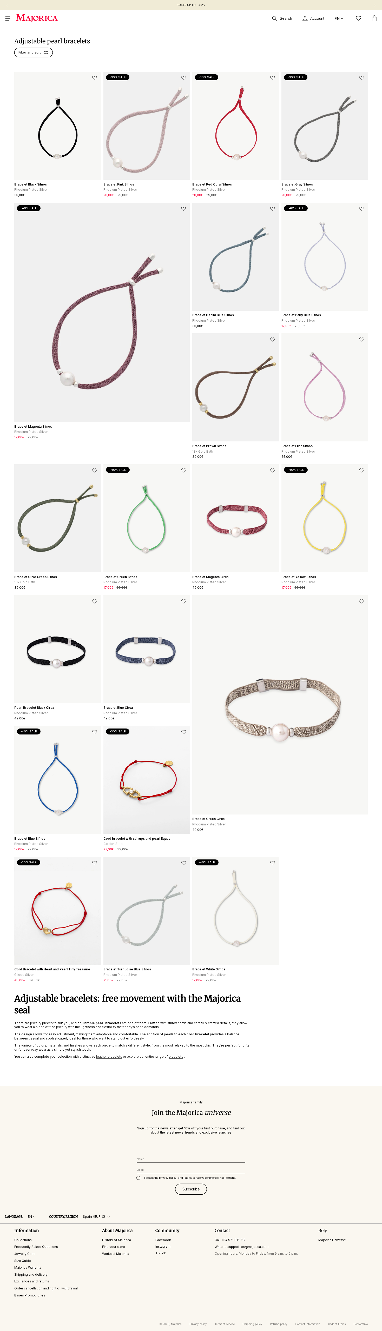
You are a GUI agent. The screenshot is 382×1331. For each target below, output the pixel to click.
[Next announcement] (375, 5)
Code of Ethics (337, 1324)
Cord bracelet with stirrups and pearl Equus (136, 838)
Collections (23, 1240)
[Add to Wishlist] (94, 78)
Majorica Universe (332, 1240)
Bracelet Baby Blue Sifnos (301, 315)
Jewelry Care (24, 1254)
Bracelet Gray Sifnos (297, 184)
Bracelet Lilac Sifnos (297, 446)
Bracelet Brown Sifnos (209, 446)
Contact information (307, 1324)
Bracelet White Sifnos (208, 969)
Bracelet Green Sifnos (120, 577)
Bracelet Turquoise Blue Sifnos (127, 969)
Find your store (113, 1247)
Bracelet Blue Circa (118, 708)
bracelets (176, 1056)
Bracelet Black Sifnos (30, 184)
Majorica (176, 1324)
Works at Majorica (115, 1254)
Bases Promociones (29, 1295)
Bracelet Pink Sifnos (118, 184)
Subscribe (191, 1189)
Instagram (162, 1246)
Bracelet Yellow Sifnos (298, 577)
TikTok (160, 1253)
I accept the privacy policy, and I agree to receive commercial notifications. (190, 1177)
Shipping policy (252, 1324)
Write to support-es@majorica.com (241, 1247)
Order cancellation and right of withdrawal (46, 1288)
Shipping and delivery (31, 1274)
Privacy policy (198, 1324)
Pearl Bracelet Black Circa (34, 708)
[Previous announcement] (7, 5)
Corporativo (360, 1324)
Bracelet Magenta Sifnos (33, 426)
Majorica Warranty (27, 1267)
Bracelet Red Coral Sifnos (212, 184)
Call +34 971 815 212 (230, 1240)
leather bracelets (109, 1056)
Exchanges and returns (31, 1281)
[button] (8, 18)
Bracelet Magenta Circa (210, 577)
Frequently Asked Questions (36, 1247)
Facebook (163, 1240)
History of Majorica (116, 1240)
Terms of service (225, 1324)
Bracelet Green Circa (208, 819)
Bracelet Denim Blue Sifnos (213, 315)
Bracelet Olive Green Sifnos (35, 577)
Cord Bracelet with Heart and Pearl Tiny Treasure (52, 969)
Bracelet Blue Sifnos (29, 838)
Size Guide (22, 1261)
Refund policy (278, 1324)
